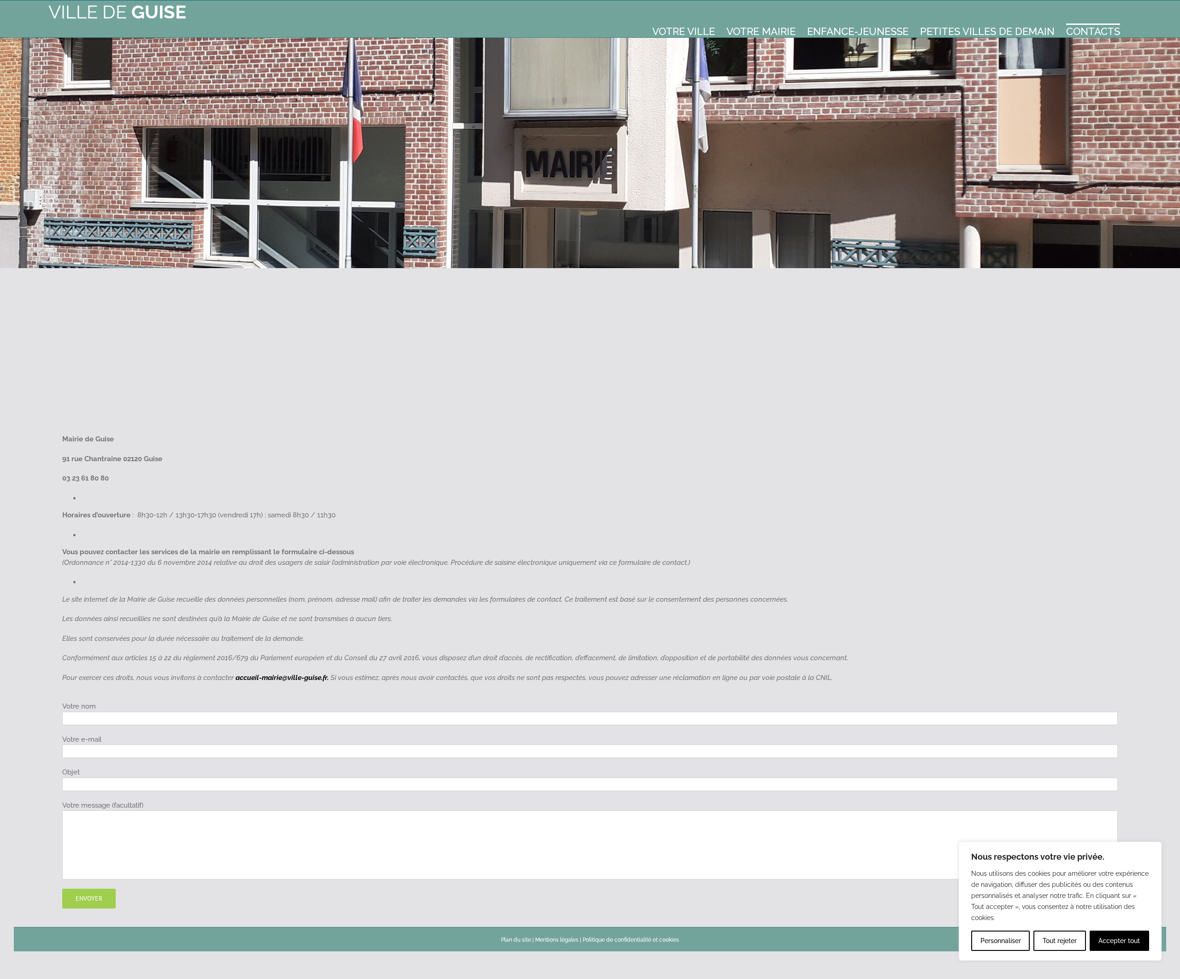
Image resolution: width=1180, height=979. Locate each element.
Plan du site (516, 940)
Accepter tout (1119, 940)
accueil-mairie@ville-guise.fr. (282, 678)
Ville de (117, 12)
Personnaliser (1000, 940)
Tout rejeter (1060, 940)
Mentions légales (556, 940)
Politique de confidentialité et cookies (631, 940)
